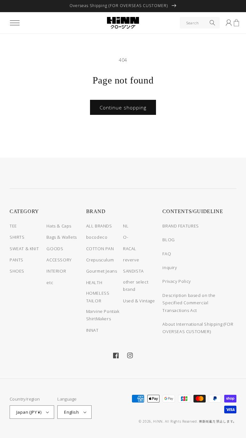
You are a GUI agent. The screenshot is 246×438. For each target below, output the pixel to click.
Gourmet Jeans (101, 271)
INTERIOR (56, 271)
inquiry (169, 267)
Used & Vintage (139, 301)
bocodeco (97, 237)
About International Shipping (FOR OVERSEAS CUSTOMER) (197, 327)
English (71, 412)
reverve (131, 260)
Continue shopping (123, 107)
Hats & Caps (58, 226)
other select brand (135, 285)
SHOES (17, 271)
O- (125, 237)
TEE (13, 226)
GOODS (54, 248)
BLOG (168, 240)
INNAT (92, 330)
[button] (15, 23)
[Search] (212, 22)
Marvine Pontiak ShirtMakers (102, 315)
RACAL (129, 248)
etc (49, 282)
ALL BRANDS (99, 226)
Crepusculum (100, 260)
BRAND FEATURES (180, 226)
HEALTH (94, 282)
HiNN (158, 421)
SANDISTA (133, 271)
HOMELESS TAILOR (98, 296)
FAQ (166, 254)
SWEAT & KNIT (24, 248)
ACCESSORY (58, 260)
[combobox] (200, 22)
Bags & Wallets (61, 237)
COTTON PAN (100, 248)
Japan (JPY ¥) (28, 412)
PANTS (16, 260)
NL (125, 226)
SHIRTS (17, 237)
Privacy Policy (176, 281)
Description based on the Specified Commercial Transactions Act (188, 302)
